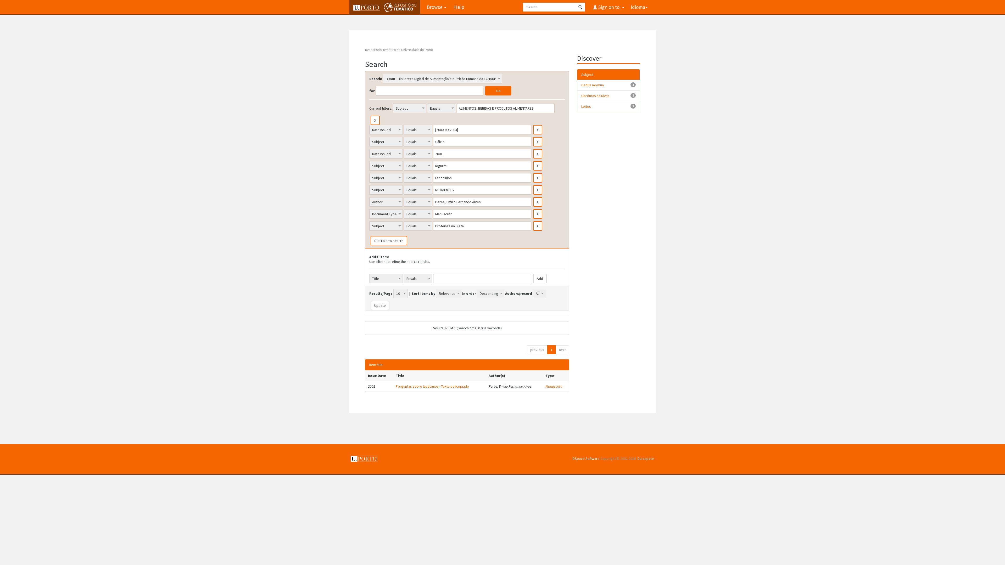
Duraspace (646, 458)
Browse (435, 7)
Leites (586, 106)
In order (469, 293)
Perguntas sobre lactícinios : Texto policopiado (432, 386)
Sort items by (423, 293)
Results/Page (381, 293)
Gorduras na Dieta (595, 95)
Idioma (638, 7)
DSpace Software (586, 458)
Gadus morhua (592, 85)
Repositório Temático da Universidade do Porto (399, 50)
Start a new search (389, 240)
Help (459, 7)
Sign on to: (609, 7)
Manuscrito (553, 386)
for (372, 90)
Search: (375, 78)
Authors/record (518, 293)
